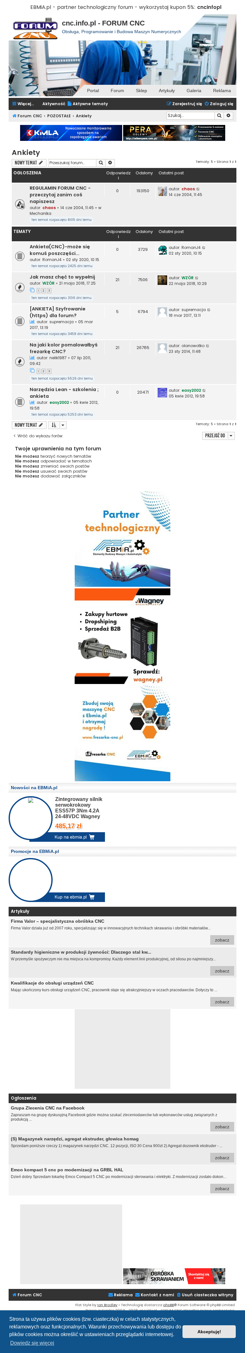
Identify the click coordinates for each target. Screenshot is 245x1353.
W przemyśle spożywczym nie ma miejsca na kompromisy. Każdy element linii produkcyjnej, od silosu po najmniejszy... (120, 961)
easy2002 (59, 402)
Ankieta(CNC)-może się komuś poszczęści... (60, 250)
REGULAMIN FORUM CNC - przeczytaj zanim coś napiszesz (60, 195)
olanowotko (193, 345)
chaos (49, 207)
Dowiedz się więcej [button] (32, 1343)
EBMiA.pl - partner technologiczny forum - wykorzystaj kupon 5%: (113, 7)
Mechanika (40, 213)
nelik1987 (58, 357)
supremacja (61, 321)
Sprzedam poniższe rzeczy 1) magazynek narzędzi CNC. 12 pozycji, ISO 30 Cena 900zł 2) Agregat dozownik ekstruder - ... (120, 1148)
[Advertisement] (122, 1049)
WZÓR (48, 283)
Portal (93, 90)
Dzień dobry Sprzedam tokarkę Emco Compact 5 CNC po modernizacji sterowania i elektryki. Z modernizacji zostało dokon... (120, 1179)
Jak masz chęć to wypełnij (62, 277)
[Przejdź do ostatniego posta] (198, 189)
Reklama (222, 90)
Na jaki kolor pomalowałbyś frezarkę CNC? (64, 348)
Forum (117, 90)
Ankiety (26, 152)
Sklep (141, 90)
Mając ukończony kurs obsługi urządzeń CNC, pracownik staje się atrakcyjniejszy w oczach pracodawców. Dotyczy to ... (120, 992)
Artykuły (167, 90)
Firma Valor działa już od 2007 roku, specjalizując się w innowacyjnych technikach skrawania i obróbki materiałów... (120, 930)
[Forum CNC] (35, 27)
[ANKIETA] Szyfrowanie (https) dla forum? (57, 312)
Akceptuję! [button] (209, 1331)
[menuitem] (87, 104)
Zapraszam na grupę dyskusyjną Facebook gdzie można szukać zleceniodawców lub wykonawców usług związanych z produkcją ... (120, 1117)
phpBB (168, 1304)
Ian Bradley (107, 1304)
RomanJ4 (52, 259)
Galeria (194, 90)
